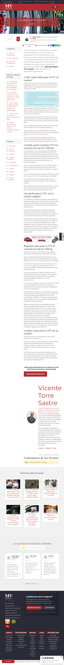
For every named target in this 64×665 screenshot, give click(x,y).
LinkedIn (41, 448)
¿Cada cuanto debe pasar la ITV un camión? (41, 93)
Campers (21, 639)
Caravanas (21, 637)
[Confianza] (7, 621)
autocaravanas (13, 165)
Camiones (12, 154)
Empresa (11, 174)
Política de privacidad (53, 637)
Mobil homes (21, 641)
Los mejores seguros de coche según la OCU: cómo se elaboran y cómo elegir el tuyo (13, 96)
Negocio (11, 171)
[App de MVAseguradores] (7, 626)
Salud (21, 643)
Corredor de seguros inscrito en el (48, 408)
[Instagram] (62, 1)
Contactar (41, 648)
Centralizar (21, 647)
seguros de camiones (34, 176)
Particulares (9, 645)
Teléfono (48, 448)
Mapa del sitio (53, 648)
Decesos (11, 66)
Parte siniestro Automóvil (32, 641)
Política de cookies (53, 639)
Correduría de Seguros (31, 265)
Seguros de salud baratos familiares (9, 649)
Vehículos (9, 639)
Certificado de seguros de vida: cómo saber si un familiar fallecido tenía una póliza (12, 85)
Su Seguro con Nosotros (41, 644)
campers (11, 168)
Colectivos (9, 643)
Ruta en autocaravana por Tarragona (48, 454)
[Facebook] (57, 1)
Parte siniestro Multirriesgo (32, 646)
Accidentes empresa (21, 645)
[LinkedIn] (61, 1)
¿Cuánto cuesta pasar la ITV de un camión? (41, 104)
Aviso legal (53, 635)
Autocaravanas (9, 637)
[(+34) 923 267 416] (49, 1)
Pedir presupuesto (35, 607)
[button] (24, 583)
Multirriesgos (9, 641)
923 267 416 (50, 607)
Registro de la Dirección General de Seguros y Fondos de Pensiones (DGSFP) (49, 412)
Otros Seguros (13, 58)
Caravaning (9, 635)
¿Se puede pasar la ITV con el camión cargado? (42, 99)
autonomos (12, 146)
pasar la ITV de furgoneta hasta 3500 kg (36, 134)
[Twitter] (59, 1)
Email (54, 448)
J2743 (40, 415)
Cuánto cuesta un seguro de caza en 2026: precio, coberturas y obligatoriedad (12, 106)
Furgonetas (12, 162)
